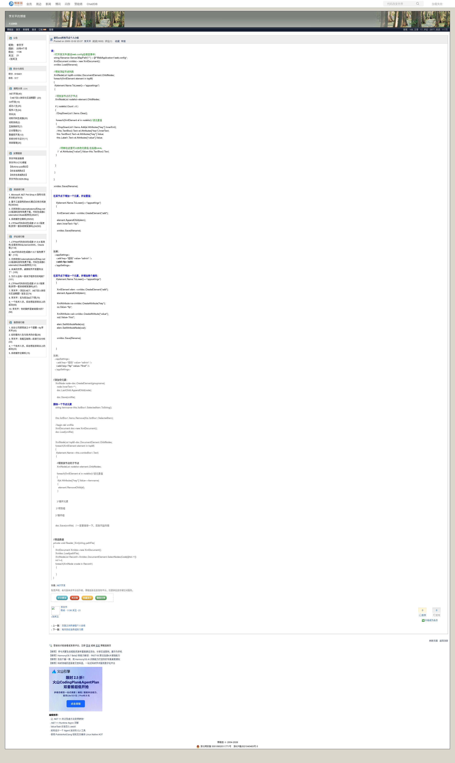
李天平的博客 (17, 16)
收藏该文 (87, 597)
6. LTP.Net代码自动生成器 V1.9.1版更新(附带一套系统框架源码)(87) (26, 285)
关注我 (74, 597)
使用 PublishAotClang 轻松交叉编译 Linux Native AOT (77, 734)
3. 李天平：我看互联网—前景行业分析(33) (27, 340)
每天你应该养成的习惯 (72, 629)
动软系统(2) (14, 122)
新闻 (48, 4)
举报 (123, 41)
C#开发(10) (14, 101)
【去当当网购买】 (17, 170)
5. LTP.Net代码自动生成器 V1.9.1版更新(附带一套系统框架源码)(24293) (26, 224)
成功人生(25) (15, 105)
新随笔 (26, 29)
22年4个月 (22, 48)
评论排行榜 (19, 236)
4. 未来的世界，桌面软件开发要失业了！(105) (26, 271)
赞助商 (78, 4)
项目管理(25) (15, 142)
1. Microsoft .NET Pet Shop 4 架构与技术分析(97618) (27, 196)
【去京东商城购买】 (18, 174)
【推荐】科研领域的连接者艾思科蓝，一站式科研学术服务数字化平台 (82, 663)
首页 (18, 29)
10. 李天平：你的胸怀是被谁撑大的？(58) (26, 310)
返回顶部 (444, 640)
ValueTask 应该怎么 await (63, 726)
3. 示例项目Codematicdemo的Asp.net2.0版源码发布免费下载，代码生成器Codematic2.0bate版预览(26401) (27, 211)
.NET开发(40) (15, 93)
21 (18, 55)
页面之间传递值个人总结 (73, 625)
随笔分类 (18, 88)
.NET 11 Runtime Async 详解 (65, 722)
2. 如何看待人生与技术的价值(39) (25, 334)
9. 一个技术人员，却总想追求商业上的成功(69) (27, 303)
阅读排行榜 (19, 189)
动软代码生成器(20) (18, 118)
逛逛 (98, 645)
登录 (88, 645)
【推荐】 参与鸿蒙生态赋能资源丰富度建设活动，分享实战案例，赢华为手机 (85, 651)
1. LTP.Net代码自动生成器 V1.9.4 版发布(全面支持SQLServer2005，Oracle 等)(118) (27, 244)
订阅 (40, 29)
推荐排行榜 (19, 322)
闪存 (67, 4)
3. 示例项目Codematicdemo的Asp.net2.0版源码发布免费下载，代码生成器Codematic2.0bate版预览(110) (27, 261)
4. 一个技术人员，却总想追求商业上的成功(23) (27, 347)
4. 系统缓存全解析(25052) (21, 218)
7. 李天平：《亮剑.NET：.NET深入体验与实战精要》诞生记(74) (27, 292)
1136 (19, 51)
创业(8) (12, 114)
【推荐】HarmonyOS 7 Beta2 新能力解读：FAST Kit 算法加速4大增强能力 (84, 655)
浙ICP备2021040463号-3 (246, 746)
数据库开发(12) (16, 134)
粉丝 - (66, 610)
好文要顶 (62, 597)
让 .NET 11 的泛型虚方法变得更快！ (68, 718)
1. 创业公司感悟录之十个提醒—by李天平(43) (26, 329)
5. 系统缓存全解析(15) (19, 352)
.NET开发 (60, 585)
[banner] (14, 3)
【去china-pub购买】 (19, 166)
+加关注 (13, 58)
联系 (34, 29)
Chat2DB (92, 4)
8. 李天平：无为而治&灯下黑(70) (24, 297)
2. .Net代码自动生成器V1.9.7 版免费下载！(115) (27, 253)
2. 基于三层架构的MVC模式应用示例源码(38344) (27, 203)
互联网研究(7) (15, 126)
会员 (29, 4)
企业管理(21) (15, 130)
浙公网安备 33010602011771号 (215, 746)
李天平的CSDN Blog (19, 178)
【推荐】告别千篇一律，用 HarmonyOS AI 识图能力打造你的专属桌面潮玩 (84, 659)
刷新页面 (433, 640)
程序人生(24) (15, 109)
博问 (58, 4)
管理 (51, 29)
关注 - (76, 610)
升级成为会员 (431, 620)
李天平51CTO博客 (17, 162)
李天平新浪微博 (16, 158)
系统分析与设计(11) (18, 138)
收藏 (117, 41)
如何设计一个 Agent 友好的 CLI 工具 (68, 730)
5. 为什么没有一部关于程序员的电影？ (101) (27, 278)
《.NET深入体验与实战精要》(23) (25, 97)
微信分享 (101, 597)
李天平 (20, 44)
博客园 (10, 29)
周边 (38, 4)
